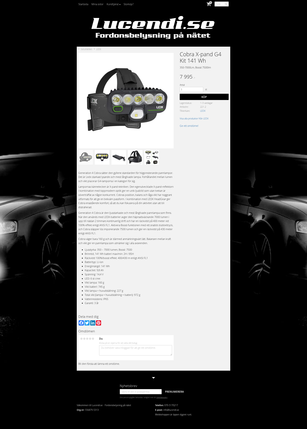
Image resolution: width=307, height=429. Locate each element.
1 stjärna (81, 338)
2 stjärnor (84, 338)
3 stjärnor (87, 338)
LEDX (202, 110)
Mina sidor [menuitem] (97, 4)
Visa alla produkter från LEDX (194, 118)
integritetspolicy (161, 397)
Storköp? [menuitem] (129, 4)
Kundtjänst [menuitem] (113, 4)
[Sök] (226, 4)
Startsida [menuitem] (83, 4)
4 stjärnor (90, 338)
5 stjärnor (92, 338)
